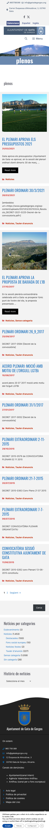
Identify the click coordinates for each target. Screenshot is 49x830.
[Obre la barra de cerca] (26, 38)
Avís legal (10, 790)
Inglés (36, 23)
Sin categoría (10, 659)
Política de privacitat (16, 794)
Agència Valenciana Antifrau (23, 778)
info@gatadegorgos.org (35, 2)
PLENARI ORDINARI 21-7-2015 (22, 478)
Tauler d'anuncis (24, 223)
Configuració (32, 826)
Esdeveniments (11, 629)
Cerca (39, 607)
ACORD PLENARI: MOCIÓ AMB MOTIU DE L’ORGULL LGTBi (22, 368)
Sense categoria (23, 320)
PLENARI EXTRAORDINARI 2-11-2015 (23, 441)
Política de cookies (15, 798)
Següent (15, 592)
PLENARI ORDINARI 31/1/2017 (22, 405)
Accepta (7, 826)
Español (26, 23)
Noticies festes (13, 647)
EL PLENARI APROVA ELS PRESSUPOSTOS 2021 (19, 141)
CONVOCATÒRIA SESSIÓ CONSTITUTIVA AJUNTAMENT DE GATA (24, 552)
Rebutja (19, 826)
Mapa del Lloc (13, 802)
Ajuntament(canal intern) (21, 775)
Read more (10, 170)
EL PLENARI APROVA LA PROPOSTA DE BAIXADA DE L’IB (23, 279)
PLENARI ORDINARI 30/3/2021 (23, 190)
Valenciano (13, 23)
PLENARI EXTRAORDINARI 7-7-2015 (22, 512)
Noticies (10, 179)
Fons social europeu (16, 642)
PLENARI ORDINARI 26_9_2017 (23, 331)
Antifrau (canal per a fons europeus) (27, 781)
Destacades (12, 638)
